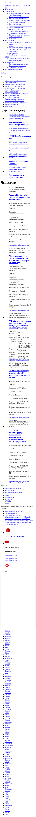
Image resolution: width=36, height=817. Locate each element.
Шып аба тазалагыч (15, 24)
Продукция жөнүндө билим (18, 64)
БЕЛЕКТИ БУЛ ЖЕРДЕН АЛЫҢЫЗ (17, 6)
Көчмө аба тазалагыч (16, 28)
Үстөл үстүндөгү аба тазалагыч (19, 20)
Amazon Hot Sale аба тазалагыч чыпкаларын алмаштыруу (19, 197)
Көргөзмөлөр (13, 53)
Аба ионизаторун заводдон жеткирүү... (18, 176)
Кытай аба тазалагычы (20, 520)
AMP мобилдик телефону (13, 515)
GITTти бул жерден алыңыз (15, 536)
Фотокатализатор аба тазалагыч (19, 35)
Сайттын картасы (11, 513)
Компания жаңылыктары (17, 66)
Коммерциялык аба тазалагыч (19, 17)
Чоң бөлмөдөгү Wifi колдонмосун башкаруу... (20, 123)
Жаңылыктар (9, 62)
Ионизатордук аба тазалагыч (18, 31)
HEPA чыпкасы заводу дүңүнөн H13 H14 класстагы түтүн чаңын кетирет (19, 374)
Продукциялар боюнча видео (19, 58)
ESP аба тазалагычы (15, 37)
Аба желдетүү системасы (17, 18)
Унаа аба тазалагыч (15, 15)
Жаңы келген (9, 9)
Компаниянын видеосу (16, 60)
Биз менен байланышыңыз (14, 69)
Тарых (11, 46)
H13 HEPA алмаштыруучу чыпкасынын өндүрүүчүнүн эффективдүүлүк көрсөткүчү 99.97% (17, 435)
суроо (11, 245)
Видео (7, 57)
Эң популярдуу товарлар (13, 511)
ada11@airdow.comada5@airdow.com (11, 559)
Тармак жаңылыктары (16, 67)
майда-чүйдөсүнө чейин (21, 245)
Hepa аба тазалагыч (11, 524)
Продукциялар (10, 11)
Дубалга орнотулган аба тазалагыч (20, 26)
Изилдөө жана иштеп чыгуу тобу (20, 48)
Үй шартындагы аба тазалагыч (19, 13)
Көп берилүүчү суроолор (17, 55)
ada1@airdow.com (11, 555)
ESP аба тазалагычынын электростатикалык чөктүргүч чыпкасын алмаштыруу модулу (20, 324)
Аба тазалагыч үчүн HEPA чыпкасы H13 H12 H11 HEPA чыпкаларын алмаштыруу (20, 259)
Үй (6, 8)
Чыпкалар (12, 38)
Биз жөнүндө (9, 40)
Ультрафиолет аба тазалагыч (18, 33)
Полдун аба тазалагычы (17, 22)
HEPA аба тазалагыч (16, 29)
